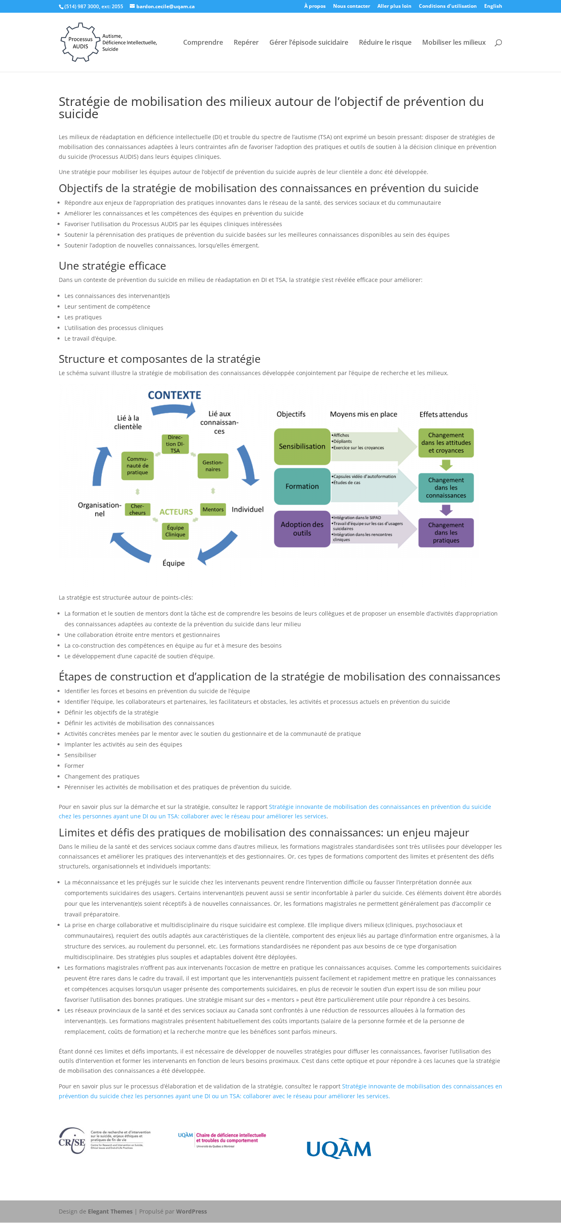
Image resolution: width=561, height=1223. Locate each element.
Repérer (246, 43)
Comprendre (203, 43)
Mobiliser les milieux (454, 43)
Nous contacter (351, 6)
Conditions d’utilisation (448, 6)
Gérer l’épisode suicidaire (308, 43)
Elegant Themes (110, 1211)
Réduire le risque (385, 43)
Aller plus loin (394, 6)
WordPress (191, 1211)
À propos (315, 6)
